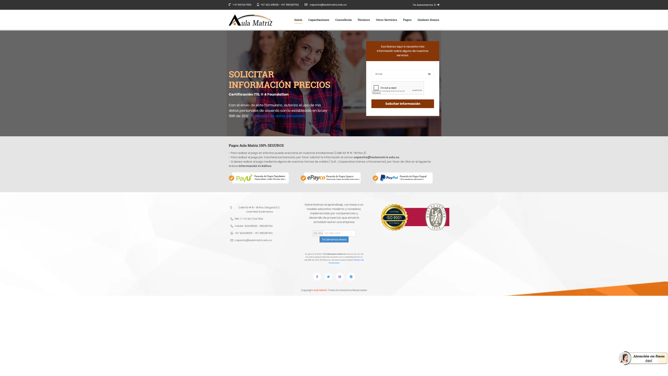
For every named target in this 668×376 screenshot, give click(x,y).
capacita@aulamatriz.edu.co (328, 4)
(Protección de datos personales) (278, 115)
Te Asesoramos (423, 5)
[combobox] (318, 233)
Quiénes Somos (428, 20)
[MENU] (643, 358)
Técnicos (363, 20)
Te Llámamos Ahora (334, 239)
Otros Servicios (386, 20)
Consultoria (343, 20)
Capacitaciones (318, 20)
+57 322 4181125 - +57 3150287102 (280, 4)
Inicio (298, 20)
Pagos (407, 20)
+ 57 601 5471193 (242, 4)
